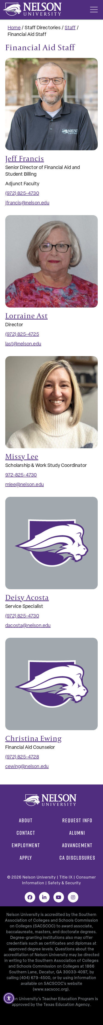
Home (14, 28)
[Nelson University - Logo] (32, 9)
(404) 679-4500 (35, 978)
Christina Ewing (33, 738)
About (26, 820)
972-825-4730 (21, 475)
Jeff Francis (24, 158)
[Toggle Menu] (94, 9)
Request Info (77, 820)
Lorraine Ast (26, 315)
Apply (26, 857)
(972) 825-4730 (22, 193)
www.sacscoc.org (50, 989)
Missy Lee (21, 456)
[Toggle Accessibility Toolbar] (9, 998)
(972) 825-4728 (22, 757)
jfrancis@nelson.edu (27, 203)
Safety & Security (64, 883)
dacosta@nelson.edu (28, 625)
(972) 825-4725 (22, 334)
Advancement (77, 845)
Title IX (66, 877)
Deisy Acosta (27, 597)
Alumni (77, 832)
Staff (70, 28)
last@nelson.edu (23, 344)
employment (26, 845)
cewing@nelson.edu (27, 766)
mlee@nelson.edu (24, 484)
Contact (26, 832)
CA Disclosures (77, 857)
